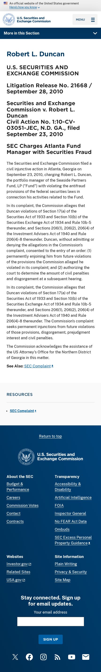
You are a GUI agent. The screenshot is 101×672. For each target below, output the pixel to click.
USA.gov (14, 580)
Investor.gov (17, 564)
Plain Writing (66, 564)
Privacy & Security (71, 572)
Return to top (50, 436)
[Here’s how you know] (50, 5)
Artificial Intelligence (73, 497)
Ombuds (62, 529)
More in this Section (21, 33)
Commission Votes (23, 505)
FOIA (59, 505)
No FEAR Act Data (71, 521)
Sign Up (50, 639)
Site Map (62, 580)
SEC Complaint (37, 366)
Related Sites (18, 572)
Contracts (15, 521)
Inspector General (70, 513)
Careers (13, 497)
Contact (13, 513)
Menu (80, 19)
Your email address (50, 612)
